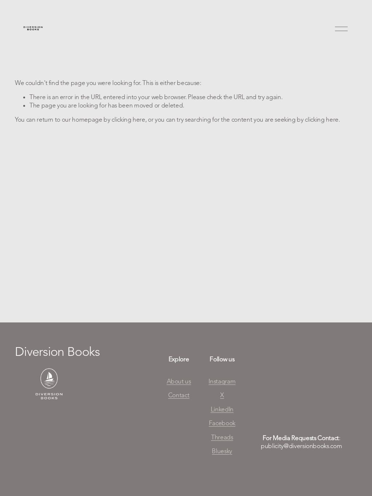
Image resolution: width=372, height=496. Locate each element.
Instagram (222, 381)
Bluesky (222, 451)
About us (179, 381)
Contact (179, 395)
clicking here (128, 119)
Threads (222, 437)
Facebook (222, 423)
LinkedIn (222, 409)
